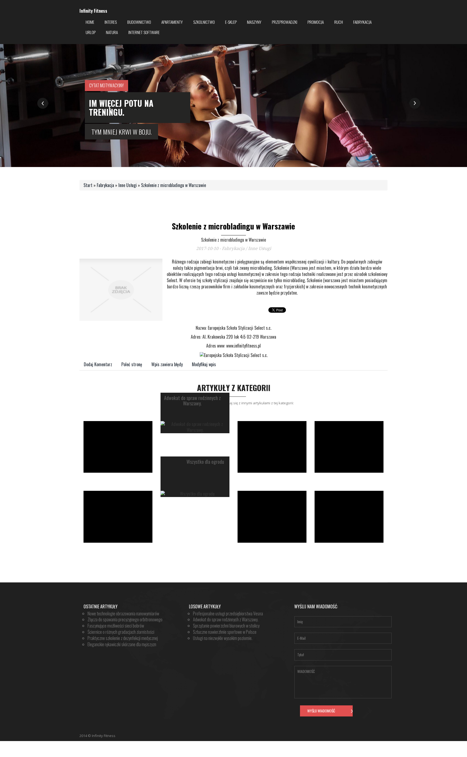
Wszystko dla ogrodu (205, 462)
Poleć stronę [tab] (131, 364)
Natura (112, 32)
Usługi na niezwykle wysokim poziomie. (222, 638)
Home (90, 22)
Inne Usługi (127, 185)
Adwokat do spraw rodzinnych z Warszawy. (192, 400)
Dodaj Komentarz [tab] (98, 364)
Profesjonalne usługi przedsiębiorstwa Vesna (228, 613)
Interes (111, 22)
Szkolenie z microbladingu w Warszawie (173, 185)
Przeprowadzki (284, 22)
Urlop (91, 32)
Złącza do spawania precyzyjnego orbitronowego (125, 619)
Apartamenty (172, 22)
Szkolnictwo (204, 22)
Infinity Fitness (93, 11)
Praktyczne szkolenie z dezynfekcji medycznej (123, 638)
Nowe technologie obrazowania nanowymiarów (123, 613)
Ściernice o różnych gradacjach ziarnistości (121, 632)
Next (414, 103)
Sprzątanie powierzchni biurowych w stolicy (226, 625)
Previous (42, 103)
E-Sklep (231, 22)
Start (88, 185)
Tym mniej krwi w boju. (121, 131)
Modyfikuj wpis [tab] (204, 364)
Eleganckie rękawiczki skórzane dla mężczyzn (122, 644)
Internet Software (144, 32)
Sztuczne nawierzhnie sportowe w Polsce (224, 632)
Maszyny (254, 22)
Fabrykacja (362, 22)
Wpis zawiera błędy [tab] (167, 364)
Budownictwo (139, 22)
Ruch (338, 22)
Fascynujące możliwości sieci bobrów (116, 625)
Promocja (316, 22)
